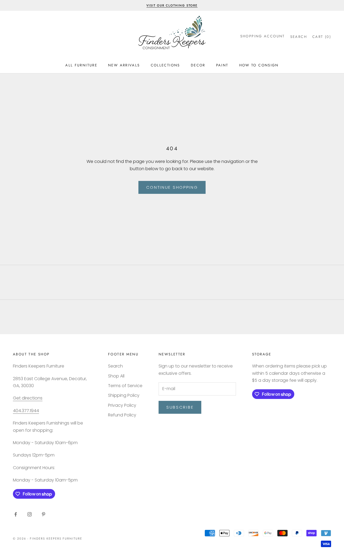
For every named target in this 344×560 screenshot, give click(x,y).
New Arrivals (124, 65)
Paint (222, 65)
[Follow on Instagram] (29, 514)
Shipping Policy (123, 395)
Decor (198, 65)
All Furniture (81, 65)
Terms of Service (125, 386)
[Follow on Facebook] (15, 514)
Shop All (116, 376)
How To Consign (259, 65)
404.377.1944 (26, 411)
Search (115, 366)
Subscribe (180, 407)
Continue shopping (172, 187)
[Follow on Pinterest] (43, 514)
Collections (165, 65)
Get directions (27, 398)
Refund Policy (122, 415)
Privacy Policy (122, 405)
